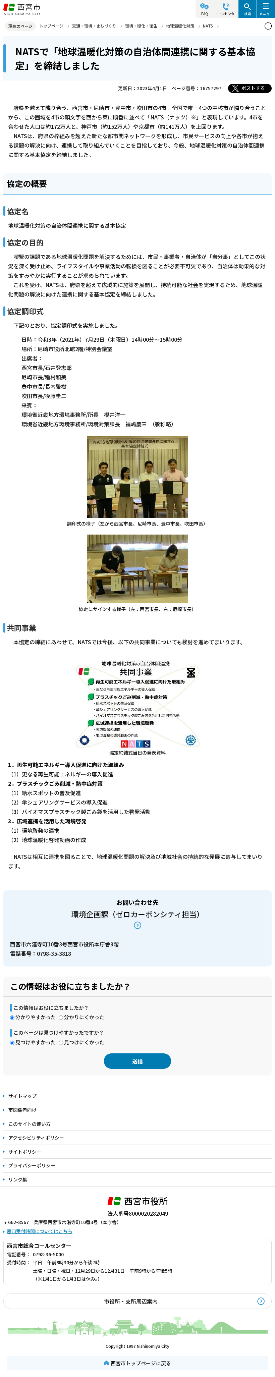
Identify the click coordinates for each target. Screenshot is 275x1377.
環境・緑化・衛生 (141, 26)
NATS (208, 26)
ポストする (253, 88)
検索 (247, 13)
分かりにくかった (84, 1017)
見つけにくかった (84, 1042)
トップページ (51, 26)
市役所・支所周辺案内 (131, 1301)
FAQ (204, 13)
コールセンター (226, 13)
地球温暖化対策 (180, 26)
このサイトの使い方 (29, 1123)
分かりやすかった (35, 1017)
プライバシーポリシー (31, 1165)
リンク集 (17, 1179)
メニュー (266, 13)
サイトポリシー (24, 1151)
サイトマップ (22, 1096)
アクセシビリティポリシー (36, 1137)
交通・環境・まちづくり (94, 26)
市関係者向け (22, 1109)
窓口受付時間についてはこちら (39, 1231)
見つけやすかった (35, 1042)
